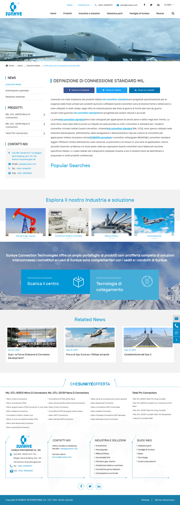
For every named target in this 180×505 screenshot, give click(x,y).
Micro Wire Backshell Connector (19, 423)
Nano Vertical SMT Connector (61, 419)
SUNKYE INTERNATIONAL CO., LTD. (35, 500)
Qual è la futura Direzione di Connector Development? (29, 356)
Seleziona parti (114, 13)
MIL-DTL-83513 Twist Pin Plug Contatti (149, 399)
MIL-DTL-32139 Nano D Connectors (18, 125)
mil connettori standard (72, 119)
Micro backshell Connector (17, 427)
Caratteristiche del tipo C (137, 354)
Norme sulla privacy (164, 500)
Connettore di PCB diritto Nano (62, 399)
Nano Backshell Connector (102, 403)
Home (53, 13)
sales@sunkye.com (128, 5)
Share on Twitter (113, 90)
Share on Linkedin (146, 90)
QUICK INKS (144, 440)
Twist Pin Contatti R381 (143, 418)
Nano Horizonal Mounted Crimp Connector (67, 403)
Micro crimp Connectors (16, 399)
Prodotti (67, 13)
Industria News (33, 66)
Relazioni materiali (15, 97)
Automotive (101, 446)
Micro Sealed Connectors (17, 411)
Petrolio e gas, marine (25, 236)
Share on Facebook (80, 90)
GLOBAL (168, 5)
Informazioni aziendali (17, 90)
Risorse (160, 13)
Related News (90, 319)
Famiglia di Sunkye (139, 13)
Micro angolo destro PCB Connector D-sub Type (27, 407)
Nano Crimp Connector (59, 407)
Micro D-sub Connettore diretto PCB (22, 419)
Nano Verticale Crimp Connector (104, 419)
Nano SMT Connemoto (58, 415)
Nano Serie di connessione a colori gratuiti (109, 399)
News (70, 5)
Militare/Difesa (111, 236)
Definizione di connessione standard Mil (62, 66)
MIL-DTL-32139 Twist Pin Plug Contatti (149, 410)
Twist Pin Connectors (17, 133)
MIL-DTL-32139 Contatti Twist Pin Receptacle (152, 414)
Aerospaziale (101, 449)
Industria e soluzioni (89, 13)
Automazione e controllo (107, 473)
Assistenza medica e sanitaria (68, 236)
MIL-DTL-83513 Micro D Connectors (18, 116)
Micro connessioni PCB (16, 403)
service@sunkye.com (61, 457)
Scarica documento (147, 461)
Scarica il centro (43, 283)
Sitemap (145, 500)
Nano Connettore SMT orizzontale (105, 407)
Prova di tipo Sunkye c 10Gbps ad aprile (87, 354)
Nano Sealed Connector (101, 411)
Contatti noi (83, 5)
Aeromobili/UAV (103, 457)
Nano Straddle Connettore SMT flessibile (108, 415)
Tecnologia (143, 457)
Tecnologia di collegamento (109, 286)
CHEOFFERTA (90, 384)
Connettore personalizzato (154, 236)
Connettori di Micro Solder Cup (19, 415)
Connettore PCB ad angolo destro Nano (66, 411)
